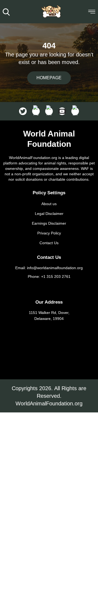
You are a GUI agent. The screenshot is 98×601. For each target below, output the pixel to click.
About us (49, 204)
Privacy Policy (49, 233)
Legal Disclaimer (49, 213)
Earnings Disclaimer (49, 223)
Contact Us (49, 243)
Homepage (49, 77)
